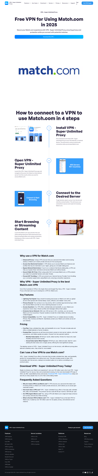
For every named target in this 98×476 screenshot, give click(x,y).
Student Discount (9, 456)
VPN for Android (62, 441)
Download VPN (62, 436)
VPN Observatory (88, 439)
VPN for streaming (9, 449)
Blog (85, 436)
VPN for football (9, 467)
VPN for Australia (35, 444)
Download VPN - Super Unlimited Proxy (60, 374)
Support (73, 3)
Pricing (57, 3)
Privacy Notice (88, 446)
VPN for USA (34, 436)
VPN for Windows (62, 439)
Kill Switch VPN (8, 444)
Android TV (61, 451)
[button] (27, 3)
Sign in (77, 3)
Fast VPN (7, 441)
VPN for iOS (61, 444)
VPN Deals (7, 464)
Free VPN (7, 462)
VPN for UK (34, 439)
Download (43, 3)
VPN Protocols (8, 439)
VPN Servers (8, 451)
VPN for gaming (9, 446)
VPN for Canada (35, 441)
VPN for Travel (8, 459)
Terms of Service (88, 444)
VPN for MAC (61, 446)
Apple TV (60, 449)
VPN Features (8, 436)
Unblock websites (9, 454)
